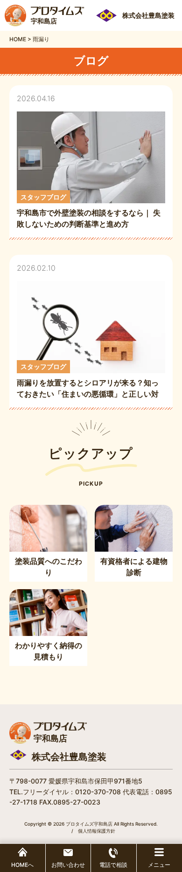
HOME (17, 39)
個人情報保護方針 (96, 831)
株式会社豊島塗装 (69, 756)
